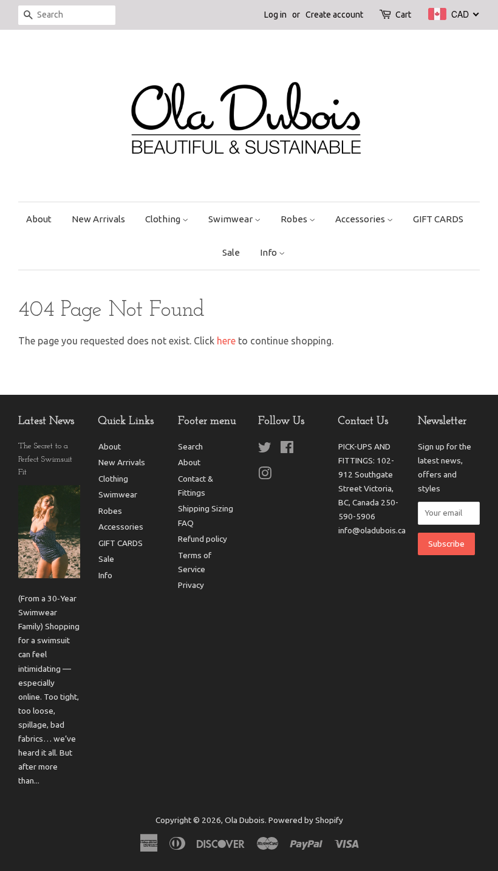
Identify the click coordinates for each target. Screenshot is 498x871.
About (39, 219)
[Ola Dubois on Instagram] (264, 475)
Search (190, 446)
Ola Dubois (245, 820)
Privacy (191, 585)
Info (269, 252)
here (226, 340)
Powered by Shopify (305, 820)
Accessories (361, 219)
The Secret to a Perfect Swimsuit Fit (45, 459)
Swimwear (231, 219)
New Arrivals (98, 219)
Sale (231, 252)
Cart (403, 14)
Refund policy (202, 539)
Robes (295, 219)
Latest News (46, 421)
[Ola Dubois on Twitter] (264, 449)
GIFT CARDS (438, 219)
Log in (275, 14)
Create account (334, 14)
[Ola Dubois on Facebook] (287, 449)
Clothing (163, 219)
